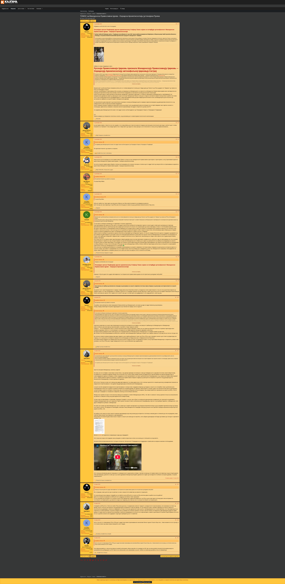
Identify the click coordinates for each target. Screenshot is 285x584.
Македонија (89, 37)
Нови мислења (83, 11)
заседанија (110, 74)
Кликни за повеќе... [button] (136, 84)
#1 (178, 23)
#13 (178, 503)
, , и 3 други (104, 252)
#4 (178, 157)
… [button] (86, 21)
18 (88, 21)
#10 (178, 297)
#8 (178, 256)
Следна (92, 21)
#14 (178, 520)
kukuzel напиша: (98, 283)
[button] (25, 8)
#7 (178, 211)
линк (100, 435)
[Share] (176, 24)
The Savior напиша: (99, 487)
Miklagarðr (90, 190)
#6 (178, 194)
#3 (178, 139)
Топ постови (31, 8)
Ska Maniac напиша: (99, 197)
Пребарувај (91, 11)
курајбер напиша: (99, 176)
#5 (178, 173)
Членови (38, 8)
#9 (178, 280)
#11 (178, 350)
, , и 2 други (104, 169)
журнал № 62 (161, 75)
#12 (178, 484)
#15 (178, 537)
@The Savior (97, 382)
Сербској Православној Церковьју (113, 75)
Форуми (13, 8)
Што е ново (21, 8)
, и (103, 135)
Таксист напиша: (98, 142)
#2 (178, 122)
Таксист (83, 18)
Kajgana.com (5, 8)
